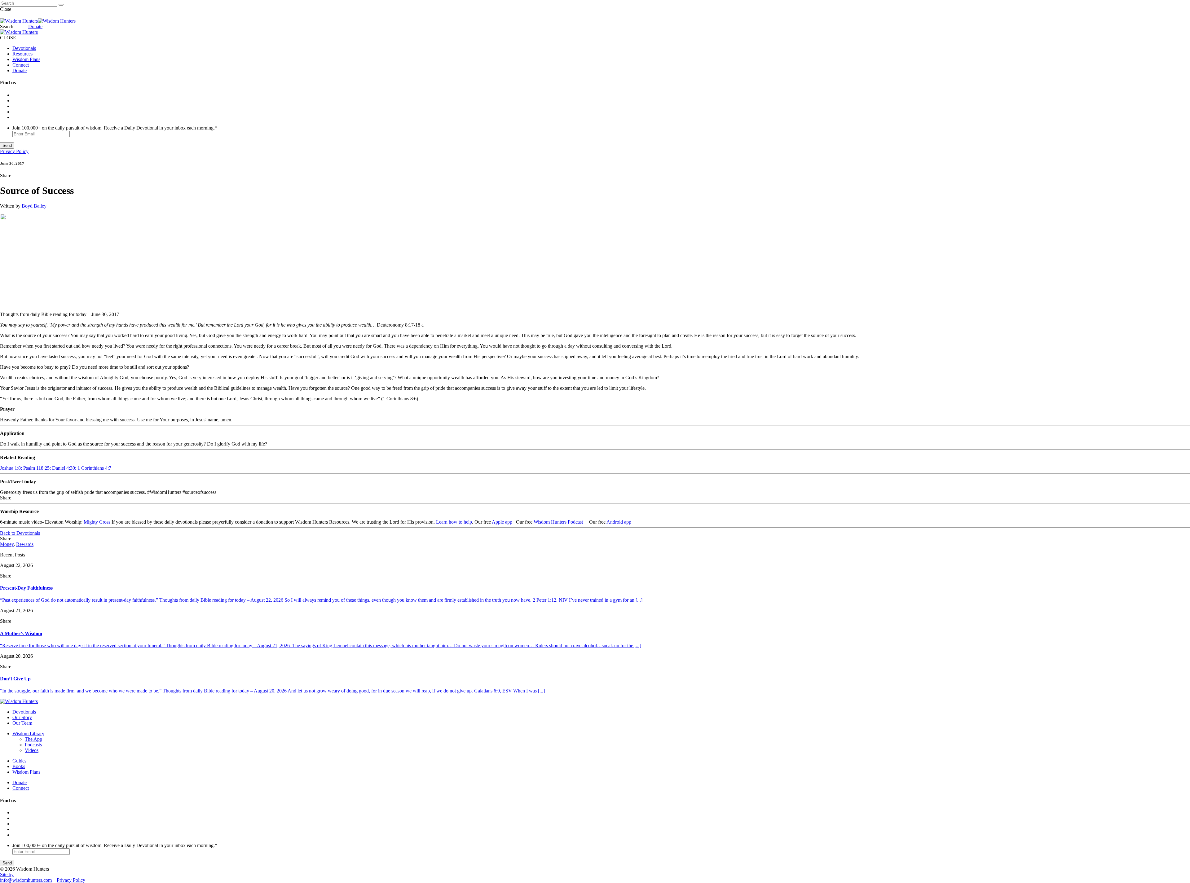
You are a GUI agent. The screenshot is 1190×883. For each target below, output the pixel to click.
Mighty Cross (97, 522)
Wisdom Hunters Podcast (558, 522)
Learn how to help (454, 522)
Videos (31, 750)
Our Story (22, 717)
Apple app (502, 522)
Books (18, 766)
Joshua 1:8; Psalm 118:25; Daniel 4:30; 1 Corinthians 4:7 (55, 468)
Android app (618, 522)
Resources (22, 53)
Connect (20, 65)
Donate (35, 26)
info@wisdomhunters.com (26, 880)
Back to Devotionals (20, 533)
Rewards (24, 544)
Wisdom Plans (26, 59)
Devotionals (24, 48)
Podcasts (33, 744)
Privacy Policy (14, 151)
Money (7, 544)
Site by (7, 874)
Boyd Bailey (34, 206)
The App (33, 739)
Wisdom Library (28, 733)
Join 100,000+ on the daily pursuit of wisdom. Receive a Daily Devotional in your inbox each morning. (114, 127)
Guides (19, 760)
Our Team (22, 723)
